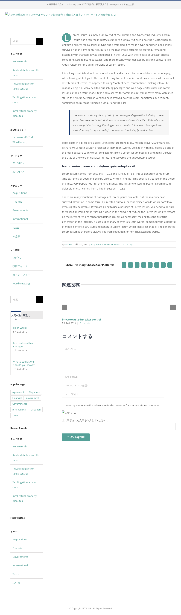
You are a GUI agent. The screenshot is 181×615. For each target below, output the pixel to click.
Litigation (36, 409)
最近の (26, 315)
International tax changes (23, 344)
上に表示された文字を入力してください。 (85, 420)
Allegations (34, 392)
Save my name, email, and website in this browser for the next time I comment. (113, 405)
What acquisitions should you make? (23, 363)
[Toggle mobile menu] (174, 16)
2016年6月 (19, 163)
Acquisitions (97, 244)
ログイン (17, 257)
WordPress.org (21, 283)
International (20, 219)
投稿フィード (20, 266)
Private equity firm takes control (81, 319)
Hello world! (20, 61)
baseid (68, 244)
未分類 (16, 236)
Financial (108, 244)
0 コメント (128, 244)
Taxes (117, 244)
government (32, 398)
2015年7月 (19, 171)
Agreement (18, 392)
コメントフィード (22, 274)
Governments (20, 210)
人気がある (16, 317)
